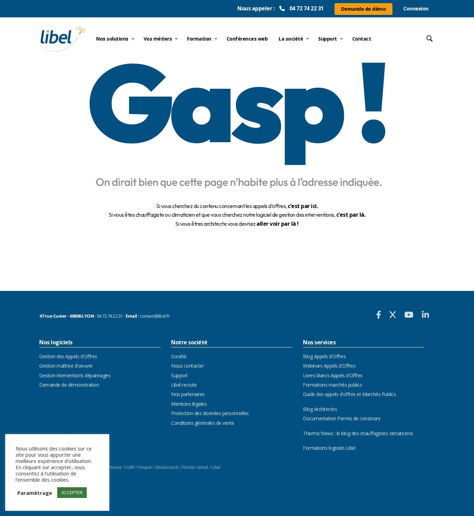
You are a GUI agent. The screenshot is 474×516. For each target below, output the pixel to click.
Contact (361, 38)
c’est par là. (351, 214)
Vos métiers (158, 38)
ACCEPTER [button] (72, 492)
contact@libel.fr (155, 316)
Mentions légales (188, 404)
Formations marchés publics (332, 384)
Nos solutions (112, 38)
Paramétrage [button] (34, 493)
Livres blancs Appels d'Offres (333, 375)
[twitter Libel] (393, 314)
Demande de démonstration (69, 384)
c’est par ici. (303, 206)
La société (291, 38)
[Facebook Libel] (379, 314)
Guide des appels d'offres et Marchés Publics (349, 394)
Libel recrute (184, 384)
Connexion (416, 8)
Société (179, 356)
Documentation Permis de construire (341, 418)
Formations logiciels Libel (329, 448)
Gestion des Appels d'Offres (68, 356)
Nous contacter (187, 365)
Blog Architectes (320, 409)
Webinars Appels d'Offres (329, 365)
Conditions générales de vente (202, 423)
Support (327, 38)
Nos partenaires (188, 394)
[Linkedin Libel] (425, 314)
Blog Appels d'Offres (324, 356)
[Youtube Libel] (409, 314)
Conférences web (247, 38)
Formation (199, 38)
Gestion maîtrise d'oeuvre (66, 365)
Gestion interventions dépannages (74, 375)
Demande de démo (363, 9)
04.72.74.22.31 (110, 316)
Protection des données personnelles (210, 413)
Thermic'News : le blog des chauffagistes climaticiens (358, 433)
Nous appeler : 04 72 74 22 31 (280, 8)
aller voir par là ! (277, 223)
